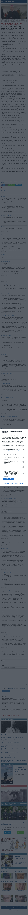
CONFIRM (8, 478)
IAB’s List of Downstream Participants (15, 450)
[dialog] (14, 457)
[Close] (25, 432)
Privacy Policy (21, 483)
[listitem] (14, 454)
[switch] (23, 457)
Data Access (14, 483)
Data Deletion (6, 483)
